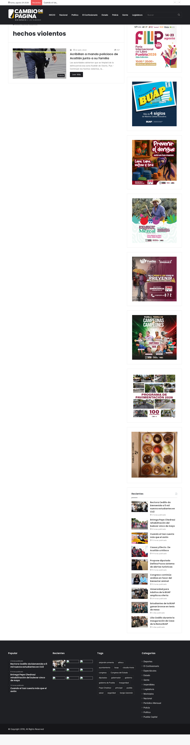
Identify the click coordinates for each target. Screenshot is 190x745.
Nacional (63, 15)
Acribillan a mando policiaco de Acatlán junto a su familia (94, 56)
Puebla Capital (150, 717)
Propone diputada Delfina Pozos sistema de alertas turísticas (162, 563)
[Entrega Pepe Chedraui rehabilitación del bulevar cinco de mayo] (140, 523)
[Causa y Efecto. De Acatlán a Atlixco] (140, 551)
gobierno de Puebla (107, 683)
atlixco (121, 662)
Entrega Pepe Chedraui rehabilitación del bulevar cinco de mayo (162, 522)
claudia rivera (128, 667)
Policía (115, 15)
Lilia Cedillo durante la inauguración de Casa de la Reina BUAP (162, 620)
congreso (103, 672)
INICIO (52, 15)
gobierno (128, 678)
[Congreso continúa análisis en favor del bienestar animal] (140, 579)
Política (75, 15)
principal (118, 688)
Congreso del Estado (119, 672)
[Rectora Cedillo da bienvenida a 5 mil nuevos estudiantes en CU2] (140, 506)
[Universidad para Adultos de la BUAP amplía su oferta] (140, 593)
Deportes (148, 661)
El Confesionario (90, 15)
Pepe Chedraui (105, 688)
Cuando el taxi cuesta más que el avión (62, 2)
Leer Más (76, 74)
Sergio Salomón (126, 693)
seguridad (111, 693)
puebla (129, 688)
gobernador (116, 678)
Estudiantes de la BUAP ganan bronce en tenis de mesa (162, 606)
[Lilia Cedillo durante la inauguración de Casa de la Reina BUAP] (140, 621)
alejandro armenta (106, 662)
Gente (125, 15)
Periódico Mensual (152, 703)
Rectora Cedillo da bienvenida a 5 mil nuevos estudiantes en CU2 (162, 507)
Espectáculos (150, 671)
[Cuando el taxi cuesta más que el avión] (140, 538)
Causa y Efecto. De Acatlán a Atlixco (160, 549)
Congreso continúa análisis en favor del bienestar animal (161, 578)
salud (101, 693)
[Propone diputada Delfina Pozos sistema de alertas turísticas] (140, 564)
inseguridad (124, 683)
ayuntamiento (104, 667)
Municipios (149, 694)
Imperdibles (149, 684)
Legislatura (137, 15)
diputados (103, 678)
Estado (105, 15)
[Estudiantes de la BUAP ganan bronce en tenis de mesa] (140, 607)
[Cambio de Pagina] (25, 15)
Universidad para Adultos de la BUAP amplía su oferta (160, 592)
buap (116, 667)
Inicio (17, 25)
